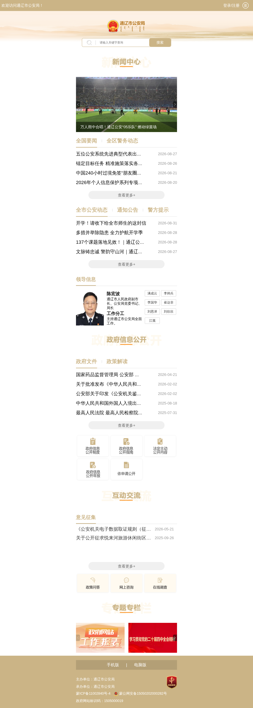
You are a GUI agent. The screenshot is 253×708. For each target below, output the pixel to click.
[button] (78, 104)
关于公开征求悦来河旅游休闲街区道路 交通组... (113, 538)
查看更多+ (126, 195)
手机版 (113, 665)
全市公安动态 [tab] (92, 210)
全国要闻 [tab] (86, 141)
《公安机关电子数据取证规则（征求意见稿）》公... (113, 529)
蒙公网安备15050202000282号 (143, 693)
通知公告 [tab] (127, 210)
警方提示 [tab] (158, 210)
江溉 (152, 320)
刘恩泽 (152, 311)
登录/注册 (231, 5)
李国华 (152, 302)
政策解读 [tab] (117, 361)
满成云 (152, 293)
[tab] (245, 5)
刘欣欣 (168, 311)
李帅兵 (168, 293)
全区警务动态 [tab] (122, 141)
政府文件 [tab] (86, 361)
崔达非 (168, 302)
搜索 (160, 42)
